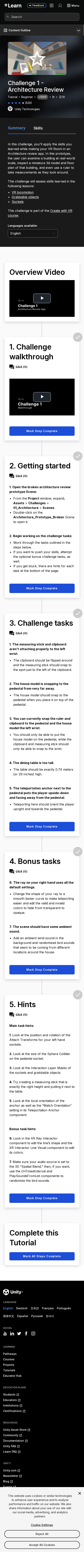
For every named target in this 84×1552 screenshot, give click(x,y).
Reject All (42, 1534)
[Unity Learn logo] (13, 5)
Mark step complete (42, 431)
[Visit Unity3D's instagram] (33, 1333)
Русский (37, 1316)
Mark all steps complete (42, 1256)
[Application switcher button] (51, 5)
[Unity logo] (13, 1292)
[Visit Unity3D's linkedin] (12, 1333)
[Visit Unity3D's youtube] (5, 1333)
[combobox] (42, 17)
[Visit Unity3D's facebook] (26, 1333)
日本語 (35, 1308)
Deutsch (22, 1308)
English (8, 1308)
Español (22, 1316)
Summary (17, 128)
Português (64, 1308)
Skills (38, 128)
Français (48, 1308)
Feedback (38, 5)
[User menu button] (60, 5)
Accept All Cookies (42, 1545)
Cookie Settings (42, 1525)
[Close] (79, 1493)
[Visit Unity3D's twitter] (19, 1333)
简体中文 (8, 1316)
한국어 (50, 1316)
